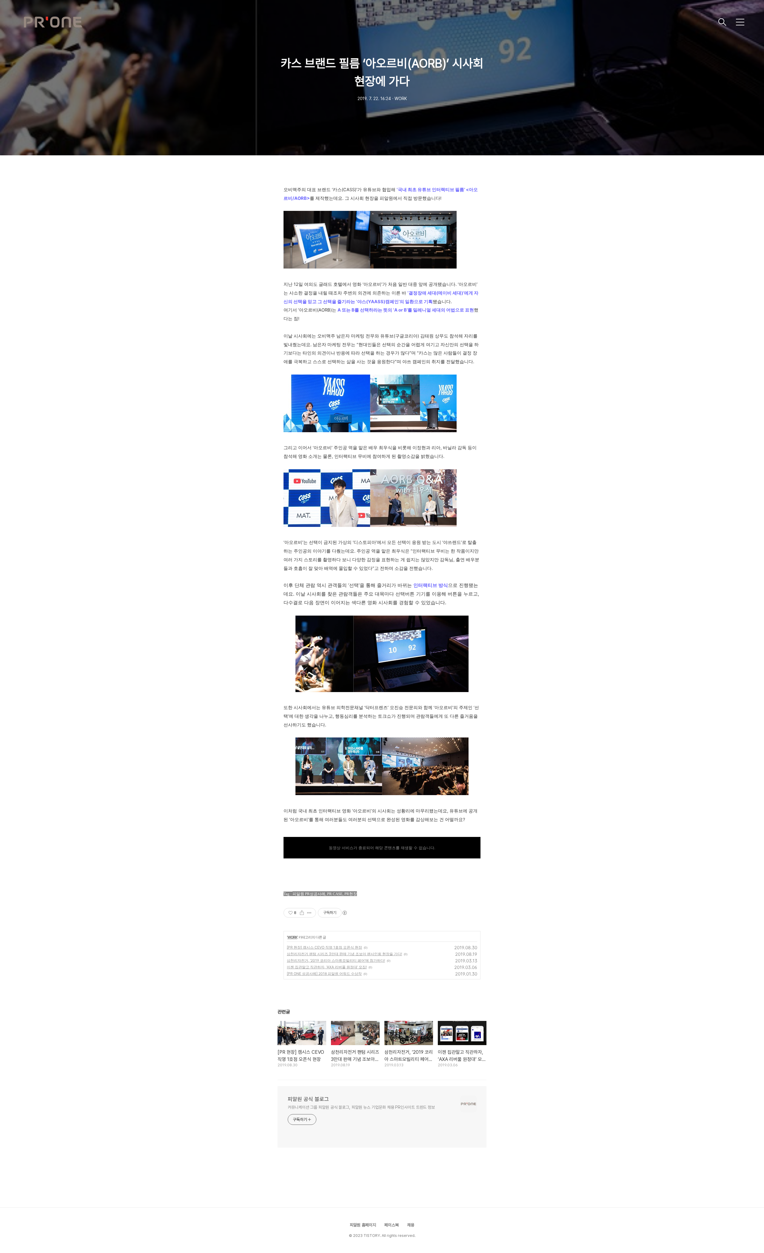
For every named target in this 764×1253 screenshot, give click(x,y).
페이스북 (391, 1225)
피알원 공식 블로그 (308, 1099)
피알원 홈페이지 (363, 1225)
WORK (292, 937)
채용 (410, 1225)
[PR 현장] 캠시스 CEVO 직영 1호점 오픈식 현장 (324, 947)
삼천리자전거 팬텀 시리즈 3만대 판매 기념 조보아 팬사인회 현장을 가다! (344, 954)
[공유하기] (302, 912)
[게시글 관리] (309, 912)
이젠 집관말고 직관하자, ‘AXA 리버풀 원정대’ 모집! (327, 967)
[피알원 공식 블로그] (368, 22)
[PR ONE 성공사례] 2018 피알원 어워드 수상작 (324, 973)
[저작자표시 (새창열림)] (344, 912)
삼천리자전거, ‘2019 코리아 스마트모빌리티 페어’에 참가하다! (336, 960)
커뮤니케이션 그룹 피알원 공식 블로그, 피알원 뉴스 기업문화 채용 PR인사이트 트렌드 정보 (361, 1107)
